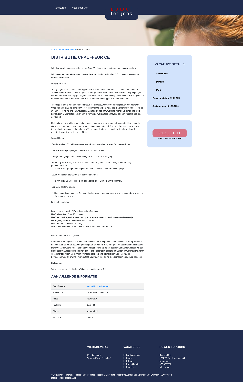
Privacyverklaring (128, 375)
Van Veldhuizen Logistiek (67, 49)
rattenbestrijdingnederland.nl (64, 378)
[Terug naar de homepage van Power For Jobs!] (121, 12)
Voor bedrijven (80, 7)
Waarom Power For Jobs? (99, 358)
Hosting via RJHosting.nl (107, 375)
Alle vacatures (165, 367)
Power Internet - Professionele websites (77, 375)
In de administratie (131, 355)
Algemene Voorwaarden (148, 375)
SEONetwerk (166, 375)
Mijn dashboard (94, 355)
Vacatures (60, 7)
